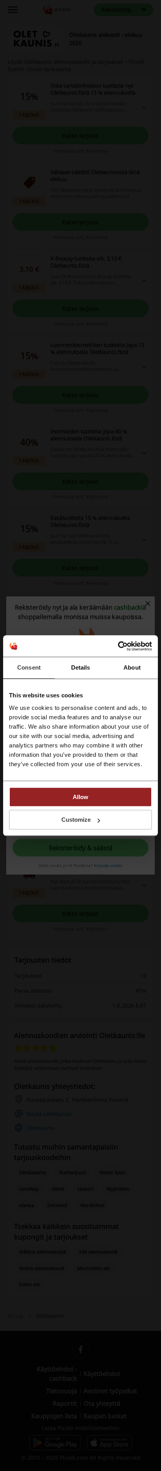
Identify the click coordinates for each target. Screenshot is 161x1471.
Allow (80, 797)
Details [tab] (80, 667)
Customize (76, 819)
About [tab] (132, 667)
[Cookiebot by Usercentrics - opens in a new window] (118, 646)
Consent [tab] (29, 667)
